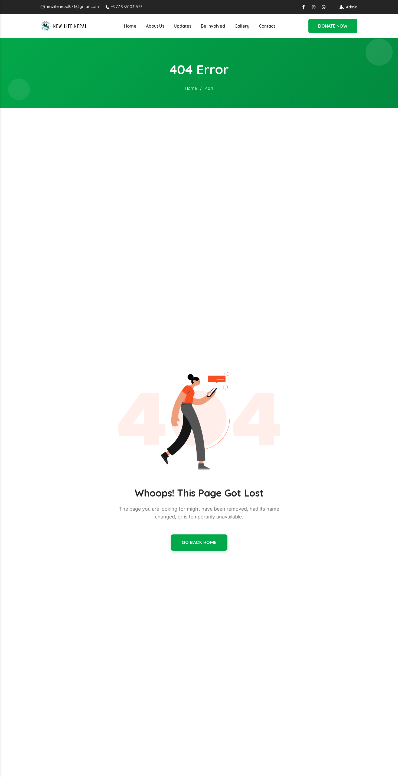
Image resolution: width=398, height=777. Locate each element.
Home (130, 26)
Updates (182, 26)
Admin (351, 7)
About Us (155, 26)
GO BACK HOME (199, 542)
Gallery (241, 26)
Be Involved (213, 26)
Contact (267, 26)
